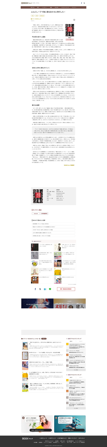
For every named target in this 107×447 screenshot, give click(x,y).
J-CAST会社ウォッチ (62, 438)
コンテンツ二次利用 (48, 442)
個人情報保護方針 (70, 441)
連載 (51, 7)
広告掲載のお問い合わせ (68, 430)
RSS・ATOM (69, 442)
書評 (38, 7)
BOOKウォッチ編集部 (69, 165)
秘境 (37, 15)
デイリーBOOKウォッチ (36, 18)
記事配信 (40, 442)
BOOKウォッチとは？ (49, 441)
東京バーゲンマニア (72, 438)
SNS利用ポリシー (56, 442)
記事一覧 (32, 7)
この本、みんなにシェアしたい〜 (37, 430)
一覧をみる (44, 338)
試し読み (56, 7)
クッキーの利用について (80, 441)
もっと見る (76, 369)
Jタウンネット (82, 438)
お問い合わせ (62, 441)
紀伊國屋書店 (44, 213)
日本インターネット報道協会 (79, 442)
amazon (36, 213)
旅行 (33, 15)
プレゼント (74, 7)
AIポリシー (63, 442)
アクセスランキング (65, 7)
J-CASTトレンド (52, 438)
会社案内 (57, 441)
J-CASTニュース (43, 438)
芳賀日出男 (42, 15)
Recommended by (70, 284)
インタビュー (44, 7)
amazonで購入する (70, 39)
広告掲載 (35, 442)
